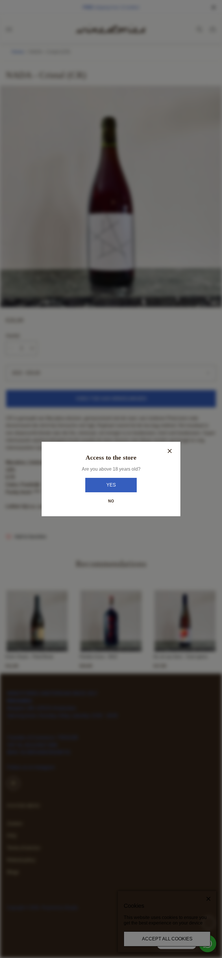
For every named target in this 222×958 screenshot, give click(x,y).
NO (111, 501)
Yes (111, 484)
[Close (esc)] (169, 451)
